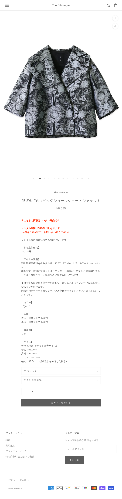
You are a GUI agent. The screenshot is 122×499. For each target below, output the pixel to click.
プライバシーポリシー (17, 451)
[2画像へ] (44, 178)
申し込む (74, 460)
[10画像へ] (74, 178)
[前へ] (33, 178)
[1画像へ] (40, 178)
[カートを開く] (115, 5)
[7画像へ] (63, 178)
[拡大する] (115, 18)
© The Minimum (15, 488)
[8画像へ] (67, 178)
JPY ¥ (10, 480)
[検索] (108, 5)
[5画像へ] (55, 178)
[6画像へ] (59, 178)
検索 (8, 440)
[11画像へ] (78, 178)
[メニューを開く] (7, 5)
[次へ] (88, 178)
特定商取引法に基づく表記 (20, 456)
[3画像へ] (47, 178)
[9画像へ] (70, 178)
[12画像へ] (82, 178)
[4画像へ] (51, 178)
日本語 (23, 480)
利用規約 (10, 445)
